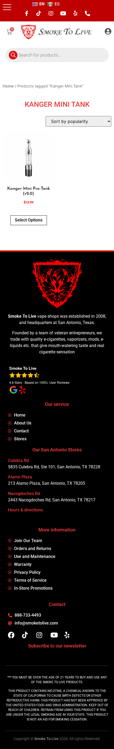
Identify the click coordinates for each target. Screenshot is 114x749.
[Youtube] (63, 13)
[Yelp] (75, 13)
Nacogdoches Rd (24, 493)
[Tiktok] (38, 13)
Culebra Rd (18, 460)
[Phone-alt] (87, 13)
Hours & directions (25, 509)
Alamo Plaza (20, 476)
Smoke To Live (46, 739)
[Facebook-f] (26, 13)
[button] (7, 7)
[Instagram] (51, 13)
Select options (28, 220)
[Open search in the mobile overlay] (57, 55)
